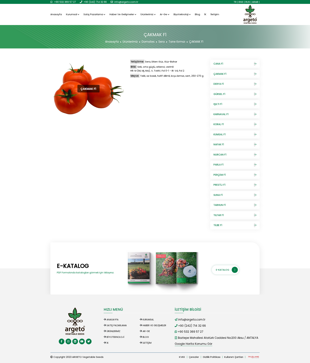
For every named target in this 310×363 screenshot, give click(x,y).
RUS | (248, 2)
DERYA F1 (218, 84)
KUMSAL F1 (219, 134)
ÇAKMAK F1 (219, 74)
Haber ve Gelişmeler (122, 14)
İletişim (215, 14)
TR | (236, 2)
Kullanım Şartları (233, 357)
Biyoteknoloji (181, 14)
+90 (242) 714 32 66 (95, 2)
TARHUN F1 (219, 205)
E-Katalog (222, 269)
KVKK (182, 357)
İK (205, 14)
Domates (148, 42)
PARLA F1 (218, 164)
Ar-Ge (164, 14)
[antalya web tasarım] (253, 357)
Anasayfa (56, 14)
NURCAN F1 (219, 154)
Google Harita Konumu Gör (193, 344)
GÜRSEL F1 (219, 94)
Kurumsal (72, 14)
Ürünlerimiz (147, 14)
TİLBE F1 (217, 225)
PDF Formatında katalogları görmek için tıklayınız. (85, 272)
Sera (161, 42)
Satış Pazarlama (93, 14)
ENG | (242, 2)
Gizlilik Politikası (211, 357)
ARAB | (256, 2)
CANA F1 (218, 63)
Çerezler (194, 357)
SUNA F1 (218, 195)
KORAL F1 (218, 124)
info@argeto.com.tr (126, 2)
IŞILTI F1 (217, 104)
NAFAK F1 (218, 144)
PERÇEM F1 (219, 174)
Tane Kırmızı (177, 42)
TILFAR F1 (218, 215)
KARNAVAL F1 (220, 114)
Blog (197, 14)
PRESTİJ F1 (219, 185)
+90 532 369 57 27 (65, 2)
